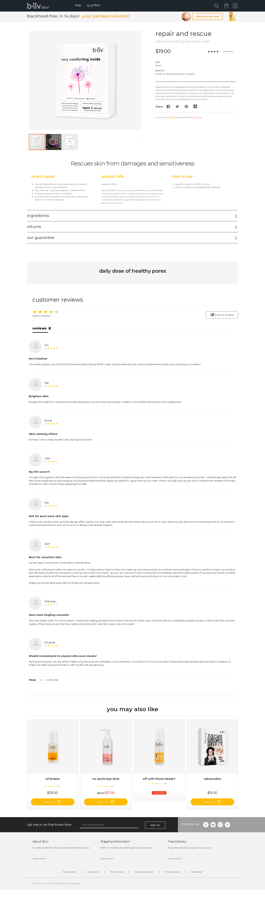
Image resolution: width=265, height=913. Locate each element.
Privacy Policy (172, 871)
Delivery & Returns (144, 871)
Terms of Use (116, 871)
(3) (59, 786)
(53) (165, 783)
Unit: (157, 62)
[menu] (87, 5)
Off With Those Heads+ (159, 779)
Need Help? (197, 871)
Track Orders (69, 871)
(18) (112, 786)
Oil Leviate (52, 779)
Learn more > (39, 858)
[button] (53, 142)
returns (34, 226)
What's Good (42, 176)
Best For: (160, 70)
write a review (224, 315)
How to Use (182, 176)
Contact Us (93, 871)
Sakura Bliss (212, 779)
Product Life (112, 176)
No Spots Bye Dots (105, 779)
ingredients (38, 215)
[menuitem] (78, 5)
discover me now (207, 16)
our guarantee (40, 237)
